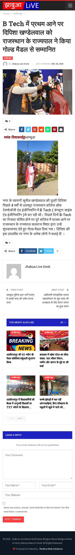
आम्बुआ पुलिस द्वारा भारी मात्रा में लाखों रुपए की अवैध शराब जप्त (20, 298)
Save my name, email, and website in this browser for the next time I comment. (36, 509)
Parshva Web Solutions (51, 549)
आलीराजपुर (8, 58)
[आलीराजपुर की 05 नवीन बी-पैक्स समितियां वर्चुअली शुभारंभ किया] (21, 341)
